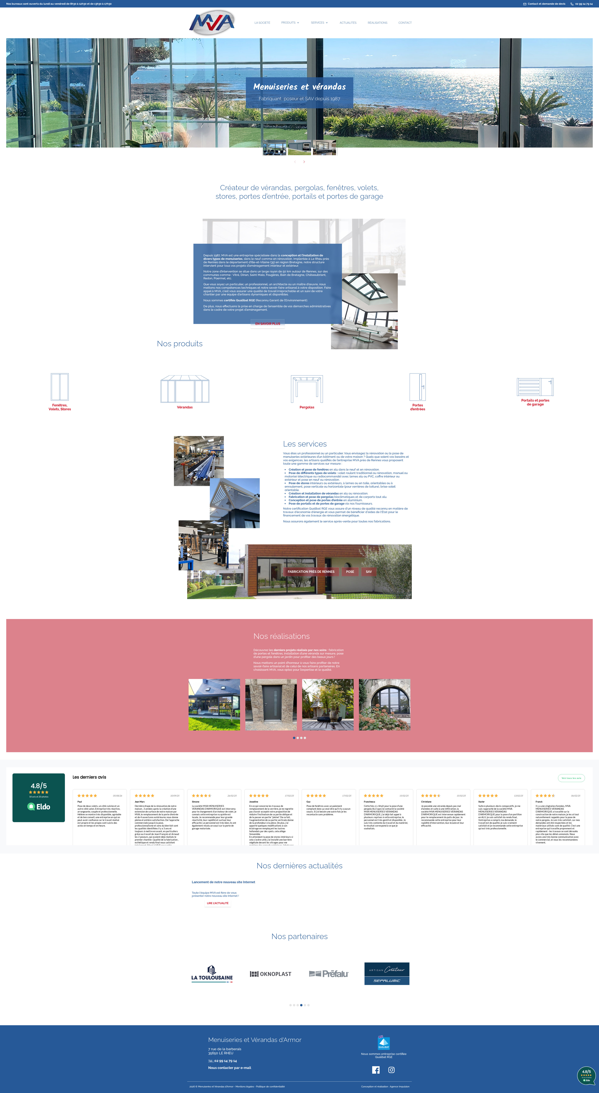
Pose (350, 572)
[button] (304, 161)
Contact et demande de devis (546, 3)
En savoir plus (267, 324)
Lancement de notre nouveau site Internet (223, 882)
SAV (369, 572)
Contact (405, 22)
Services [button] (317, 22)
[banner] (212, 22)
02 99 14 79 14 (584, 3)
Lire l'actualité (218, 903)
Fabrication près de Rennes (311, 572)
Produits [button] (288, 22)
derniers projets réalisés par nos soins (300, 650)
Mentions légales (245, 1086)
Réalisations (377, 22)
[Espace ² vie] (328, 704)
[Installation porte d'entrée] (271, 704)
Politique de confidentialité (270, 1086)
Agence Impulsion (399, 1086)
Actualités (348, 22)
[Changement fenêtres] (384, 704)
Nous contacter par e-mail (229, 1068)
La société (262, 22)
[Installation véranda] (214, 704)
